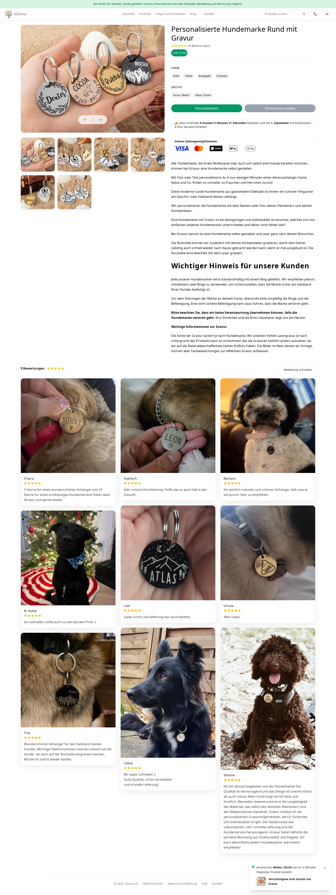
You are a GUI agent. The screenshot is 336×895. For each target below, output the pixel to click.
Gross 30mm (181, 95)
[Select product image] (38, 154)
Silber (189, 76)
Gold (176, 76)
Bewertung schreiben (298, 370)
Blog (193, 14)
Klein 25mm (203, 95)
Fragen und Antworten (171, 14)
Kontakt (209, 14)
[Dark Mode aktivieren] (315, 14)
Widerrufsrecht (153, 883)
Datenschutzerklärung (182, 883)
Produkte (145, 14)
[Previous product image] (85, 120)
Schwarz (222, 76)
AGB (204, 883)
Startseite (128, 14)
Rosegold (205, 76)
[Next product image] (100, 120)
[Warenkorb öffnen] (327, 14)
